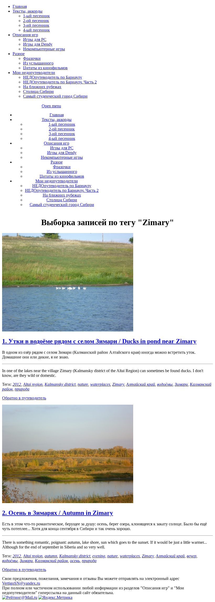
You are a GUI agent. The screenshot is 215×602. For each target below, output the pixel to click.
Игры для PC (34, 39)
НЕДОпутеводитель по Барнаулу (52, 77)
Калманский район (51, 560)
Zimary (118, 384)
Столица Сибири (38, 91)
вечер (191, 556)
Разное (19, 53)
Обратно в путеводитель (24, 398)
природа (22, 389)
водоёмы (165, 384)
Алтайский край (140, 384)
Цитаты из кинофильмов (45, 68)
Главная (20, 6)
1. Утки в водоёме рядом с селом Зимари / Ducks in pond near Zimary (99, 341)
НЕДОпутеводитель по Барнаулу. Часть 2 (60, 82)
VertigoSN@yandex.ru (21, 583)
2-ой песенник (36, 20)
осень (75, 560)
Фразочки (32, 58)
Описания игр (25, 35)
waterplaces (100, 384)
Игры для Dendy (37, 44)
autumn (51, 556)
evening (98, 556)
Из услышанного (38, 63)
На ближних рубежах (42, 87)
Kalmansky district (60, 384)
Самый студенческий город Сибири (55, 96)
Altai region (32, 384)
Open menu (51, 106)
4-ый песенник (36, 30)
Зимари (181, 384)
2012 (17, 384)
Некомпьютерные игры (44, 49)
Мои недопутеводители (34, 72)
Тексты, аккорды (27, 11)
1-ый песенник (36, 16)
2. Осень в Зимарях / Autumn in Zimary (57, 512)
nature (83, 384)
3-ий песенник (36, 25)
